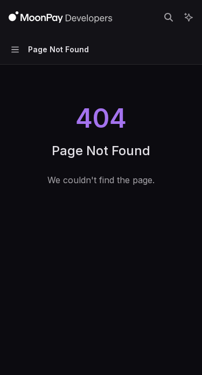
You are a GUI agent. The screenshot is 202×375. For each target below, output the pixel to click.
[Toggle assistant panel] (188, 17)
